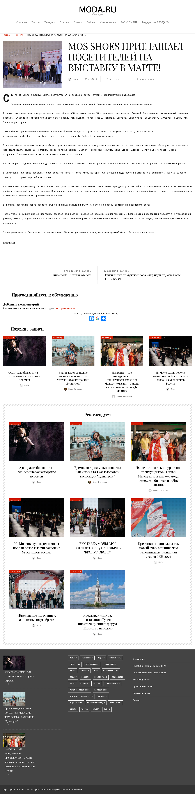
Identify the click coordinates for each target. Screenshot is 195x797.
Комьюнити (108, 22)
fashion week (101, 690)
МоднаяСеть (115, 658)
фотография (115, 703)
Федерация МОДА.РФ (156, 22)
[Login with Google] (97, 318)
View (23, 351)
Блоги (36, 22)
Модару (73, 677)
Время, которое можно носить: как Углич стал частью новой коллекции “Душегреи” (73, 378)
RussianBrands (110, 671)
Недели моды (100, 677)
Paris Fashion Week (80, 690)
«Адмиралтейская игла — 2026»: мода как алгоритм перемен (24, 376)
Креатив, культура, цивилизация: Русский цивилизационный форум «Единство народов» (97, 621)
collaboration (112, 684)
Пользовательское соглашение (149, 672)
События (85, 671)
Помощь (136, 700)
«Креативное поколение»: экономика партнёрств (36, 617)
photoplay (75, 664)
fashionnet (87, 658)
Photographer (92, 664)
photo (73, 671)
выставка (102, 696)
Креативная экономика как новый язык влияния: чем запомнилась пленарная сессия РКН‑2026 (158, 550)
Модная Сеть (76, 703)
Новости (21, 22)
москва (84, 709)
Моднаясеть (117, 677)
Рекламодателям (141, 679)
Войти (91, 22)
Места (73, 684)
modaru (73, 658)
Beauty (96, 709)
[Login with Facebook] (91, 318)
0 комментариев (145, 79)
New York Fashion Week (81, 696)
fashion (84, 684)
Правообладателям (142, 686)
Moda (96, 671)
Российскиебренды (96, 703)
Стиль (78, 22)
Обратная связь (141, 693)
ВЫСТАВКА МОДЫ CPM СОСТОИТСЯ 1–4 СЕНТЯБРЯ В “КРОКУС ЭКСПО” (97, 547)
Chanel (73, 709)
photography (110, 664)
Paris (107, 709)
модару (101, 658)
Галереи (49, 22)
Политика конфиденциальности (149, 665)
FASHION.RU (129, 22)
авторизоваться (65, 308)
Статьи (64, 22)
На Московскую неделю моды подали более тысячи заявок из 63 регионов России (170, 378)
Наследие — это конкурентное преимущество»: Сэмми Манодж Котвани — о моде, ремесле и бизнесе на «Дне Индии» (122, 382)
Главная (7, 35)
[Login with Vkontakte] (103, 318)
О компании (139, 659)
